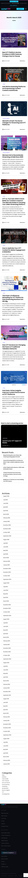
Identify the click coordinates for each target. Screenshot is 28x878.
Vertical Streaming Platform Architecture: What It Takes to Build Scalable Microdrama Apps (13, 462)
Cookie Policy (10, 875)
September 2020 (7, 735)
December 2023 (7, 604)
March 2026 (6, 514)
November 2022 (7, 651)
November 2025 (7, 528)
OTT (3, 792)
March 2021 (6, 713)
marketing (4, 786)
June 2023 (5, 626)
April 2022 (5, 677)
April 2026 (5, 510)
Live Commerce (6, 782)
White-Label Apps (4, 813)
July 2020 (5, 742)
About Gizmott (4, 856)
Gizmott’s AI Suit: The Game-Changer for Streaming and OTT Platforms (14, 123)
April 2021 (5, 709)
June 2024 (5, 590)
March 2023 (6, 637)
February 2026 (6, 518)
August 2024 (6, 583)
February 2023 (6, 641)
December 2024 (7, 568)
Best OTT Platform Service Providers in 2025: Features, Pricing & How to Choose (12, 54)
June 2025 (5, 546)
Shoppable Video (4, 826)
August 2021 (6, 698)
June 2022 (5, 670)
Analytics (3, 823)
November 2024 (7, 572)
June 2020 (5, 746)
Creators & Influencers (5, 835)
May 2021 (5, 706)
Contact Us (20, 8)
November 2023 (7, 608)
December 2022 (7, 648)
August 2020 (6, 738)
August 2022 (6, 662)
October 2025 (6, 532)
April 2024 (5, 597)
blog (3, 775)
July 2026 (5, 499)
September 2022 (7, 659)
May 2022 (5, 673)
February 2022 (6, 684)
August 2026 (6, 496)
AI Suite (2, 821)
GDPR (16, 875)
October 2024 (6, 575)
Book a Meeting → (14, 5)
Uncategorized (5, 794)
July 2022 (5, 666)
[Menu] (26, 9)
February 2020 (6, 760)
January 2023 (6, 644)
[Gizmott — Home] (5, 8)
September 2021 (7, 695)
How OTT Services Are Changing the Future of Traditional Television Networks (13, 347)
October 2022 (6, 655)
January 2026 (6, 521)
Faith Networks (4, 838)
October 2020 (6, 731)
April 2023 (5, 633)
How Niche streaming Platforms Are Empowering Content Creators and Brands (14, 88)
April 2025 (5, 554)
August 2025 (6, 539)
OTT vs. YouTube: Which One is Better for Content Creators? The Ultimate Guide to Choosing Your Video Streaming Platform (13, 201)
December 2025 (7, 525)
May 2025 (5, 550)
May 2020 (5, 749)
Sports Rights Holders (5, 832)
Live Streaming (5, 784)
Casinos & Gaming (5, 843)
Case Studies (5, 779)
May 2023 (5, 630)
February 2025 (6, 561)
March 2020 (6, 756)
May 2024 (5, 594)
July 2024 (5, 586)
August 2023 (6, 619)
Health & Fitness (4, 840)
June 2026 (5, 503)
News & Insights (6, 790)
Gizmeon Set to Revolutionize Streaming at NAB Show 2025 (12, 156)
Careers (3, 861)
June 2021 (5, 702)
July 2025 (5, 543)
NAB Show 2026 (4, 866)
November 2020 (7, 727)
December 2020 (7, 724)
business (4, 777)
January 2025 (6, 565)
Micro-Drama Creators (6, 845)
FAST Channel (5, 780)
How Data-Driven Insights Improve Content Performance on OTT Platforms (13, 392)
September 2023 (7, 615)
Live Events (3, 818)
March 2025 (6, 557)
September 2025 (7, 536)
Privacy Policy (4, 875)
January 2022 (6, 688)
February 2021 (6, 717)
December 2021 (6, 691)
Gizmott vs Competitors (8, 852)
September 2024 (7, 579)
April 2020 (5, 753)
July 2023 (5, 622)
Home (13, 20)
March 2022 (6, 680)
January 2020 (6, 764)
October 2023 (6, 612)
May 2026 (5, 507)
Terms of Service (22, 875)
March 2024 (6, 601)
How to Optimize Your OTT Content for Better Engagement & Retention (13, 250)
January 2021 (6, 720)
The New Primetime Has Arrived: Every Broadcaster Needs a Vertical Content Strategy (12, 474)
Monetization (5, 788)
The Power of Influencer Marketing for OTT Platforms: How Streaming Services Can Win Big (12, 298)
